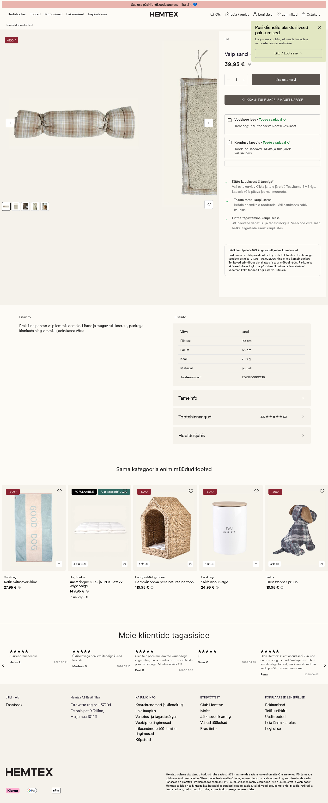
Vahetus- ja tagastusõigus (156, 716)
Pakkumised (75, 14)
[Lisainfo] (249, 65)
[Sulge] (319, 27)
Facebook (14, 705)
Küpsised (143, 739)
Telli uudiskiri (275, 711)
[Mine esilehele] (164, 14)
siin (283, 270)
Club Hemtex (211, 705)
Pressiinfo (208, 728)
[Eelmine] (10, 123)
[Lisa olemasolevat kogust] (244, 79)
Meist (205, 711)
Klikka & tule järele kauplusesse (272, 100)
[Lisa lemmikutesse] (208, 204)
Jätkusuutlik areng (215, 716)
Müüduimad (53, 14)
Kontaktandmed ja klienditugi (159, 705)
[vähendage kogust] (229, 79)
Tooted (35, 14)
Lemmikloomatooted (19, 25)
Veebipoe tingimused (153, 722)
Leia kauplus (145, 711)
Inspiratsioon (97, 14)
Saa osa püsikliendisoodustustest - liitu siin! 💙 (164, 4)
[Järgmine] (208, 123)
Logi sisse (273, 728)
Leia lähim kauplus (280, 722)
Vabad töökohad (213, 722)
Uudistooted (17, 14)
